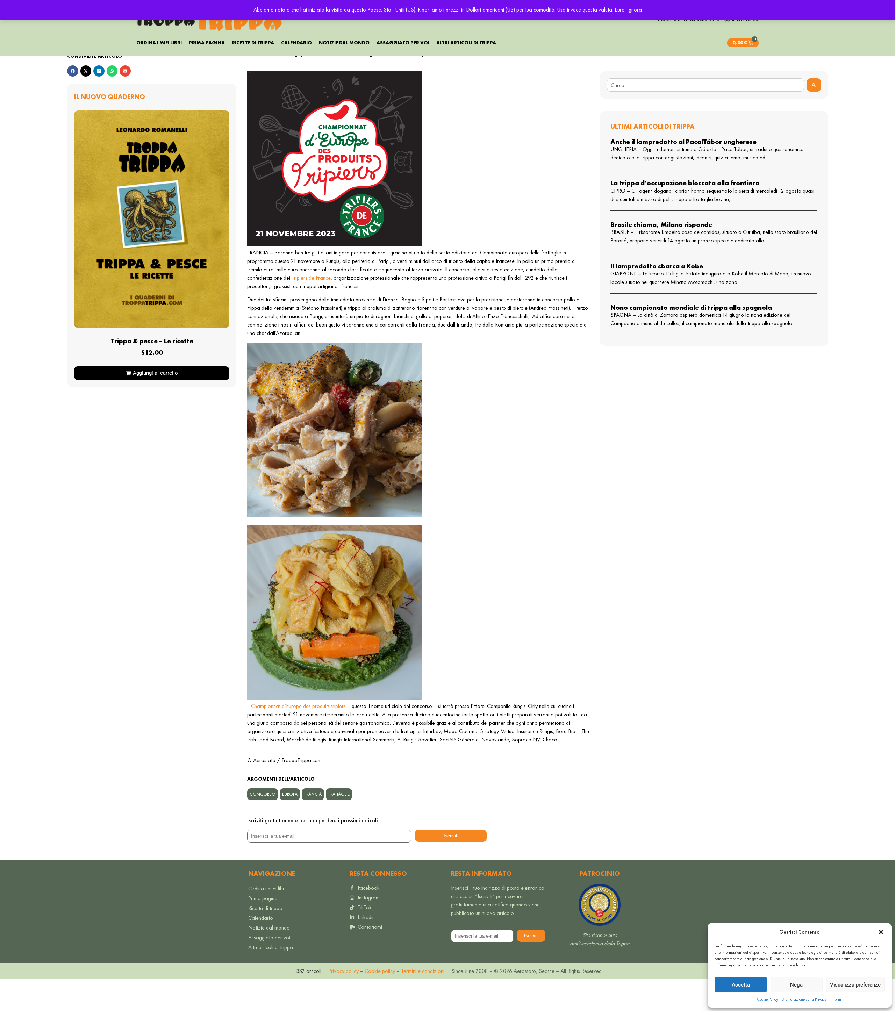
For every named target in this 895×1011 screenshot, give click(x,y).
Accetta (741, 985)
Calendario (296, 43)
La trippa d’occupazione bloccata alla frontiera (684, 183)
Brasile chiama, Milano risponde (661, 224)
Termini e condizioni (422, 971)
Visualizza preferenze (855, 985)
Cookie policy (379, 971)
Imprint (836, 999)
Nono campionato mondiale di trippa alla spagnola (691, 307)
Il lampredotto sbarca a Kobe (656, 266)
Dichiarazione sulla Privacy (804, 999)
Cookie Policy (767, 999)
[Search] (814, 85)
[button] (881, 931)
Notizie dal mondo (344, 43)
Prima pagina (207, 43)
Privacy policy (343, 971)
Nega (796, 985)
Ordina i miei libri (159, 43)
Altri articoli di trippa (466, 43)
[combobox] (705, 85)
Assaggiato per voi (403, 43)
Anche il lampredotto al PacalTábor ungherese (683, 141)
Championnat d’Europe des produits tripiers (298, 706)
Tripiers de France (311, 277)
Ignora (634, 9)
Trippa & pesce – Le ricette (151, 341)
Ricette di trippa (253, 43)
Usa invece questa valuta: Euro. (591, 9)
